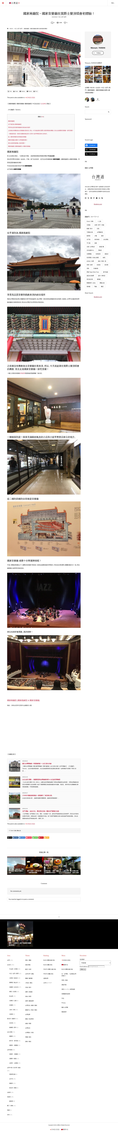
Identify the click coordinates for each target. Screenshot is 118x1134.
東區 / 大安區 (12, 991)
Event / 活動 (13, 830)
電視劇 (99, 279)
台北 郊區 (9, 1032)
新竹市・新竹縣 (13, 1040)
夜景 (102, 235)
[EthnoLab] (98, 100)
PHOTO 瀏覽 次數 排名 (49, 969)
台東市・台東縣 (13, 1063)
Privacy (64, 1003)
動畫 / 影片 (90, 228)
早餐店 (100, 250)
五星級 (88, 225)
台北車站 (43, 103)
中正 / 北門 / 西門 (62, 17)
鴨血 (96, 286)
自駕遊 (98, 264)
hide (42, 116)
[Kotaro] (87, 100)
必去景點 (105, 239)
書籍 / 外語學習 (29, 1019)
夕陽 (96, 235)
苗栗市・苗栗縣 (13, 1045)
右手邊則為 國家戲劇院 (14, 124)
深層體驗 (89, 254)
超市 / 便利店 (101, 275)
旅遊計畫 (101, 246)
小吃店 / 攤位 (28, 983)
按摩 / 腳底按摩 (29, 1001)
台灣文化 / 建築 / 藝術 (31, 1005)
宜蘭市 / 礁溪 (12, 1058)
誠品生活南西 (90, 275)
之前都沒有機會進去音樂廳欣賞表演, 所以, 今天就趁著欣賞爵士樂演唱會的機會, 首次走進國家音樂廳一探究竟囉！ (41, 130)
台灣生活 (27, 1028)
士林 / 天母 (12, 1009)
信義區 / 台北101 (13, 987)
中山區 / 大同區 (13, 969)
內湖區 (11, 1005)
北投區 (11, 1014)
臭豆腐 (106, 264)
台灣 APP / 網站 (29, 974)
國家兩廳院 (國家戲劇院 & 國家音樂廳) (19, 146)
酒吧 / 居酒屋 (28, 992)
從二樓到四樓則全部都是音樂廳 (17, 137)
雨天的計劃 (90, 279)
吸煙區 (88, 235)
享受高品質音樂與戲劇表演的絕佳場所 (19, 127)
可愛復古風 (90, 232)
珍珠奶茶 (22, 373)
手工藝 (88, 243)
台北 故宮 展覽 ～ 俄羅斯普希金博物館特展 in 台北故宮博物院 (41, 779)
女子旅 (88, 239)
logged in (19, 899)
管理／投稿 (65, 980)
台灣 (8, 960)
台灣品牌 (27, 1014)
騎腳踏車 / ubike (91, 283)
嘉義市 (11, 1083)
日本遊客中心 (90, 250)
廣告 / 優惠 (28, 960)
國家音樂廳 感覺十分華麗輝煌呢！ (18, 140)
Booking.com (98, 204)
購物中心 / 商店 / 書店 (31, 1010)
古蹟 (98, 228)
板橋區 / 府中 (12, 1027)
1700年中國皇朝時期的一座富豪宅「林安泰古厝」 (37, 795)
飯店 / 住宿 (28, 969)
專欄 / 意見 (28, 1037)
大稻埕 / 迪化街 (13, 978)
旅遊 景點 (27, 964)
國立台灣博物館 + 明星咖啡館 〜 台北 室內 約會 (36, 763)
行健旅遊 (95, 268)
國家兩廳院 (11, 121)
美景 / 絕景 (90, 264)
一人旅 (99, 221)
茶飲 (88, 268)
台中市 (11, 1079)
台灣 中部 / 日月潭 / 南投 (13, 1067)
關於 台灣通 (65, 1007)
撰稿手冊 (64, 984)
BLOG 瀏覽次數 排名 (49, 960)
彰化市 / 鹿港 (12, 1088)
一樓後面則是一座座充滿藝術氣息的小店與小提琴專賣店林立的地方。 (28, 133)
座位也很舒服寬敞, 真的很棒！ (17, 143)
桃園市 (11, 1036)
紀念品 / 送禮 (90, 261)
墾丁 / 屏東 (10, 1105)
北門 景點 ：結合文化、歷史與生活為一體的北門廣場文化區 (40, 811)
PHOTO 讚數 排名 (48, 974)
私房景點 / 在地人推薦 (93, 257)
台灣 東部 (9, 1049)
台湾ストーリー (47, 983)
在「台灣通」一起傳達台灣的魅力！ (69, 974)
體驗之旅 (19, 830)
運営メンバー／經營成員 (68, 989)
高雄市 (9, 1097)
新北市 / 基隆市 (11, 1018)
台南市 (9, 1092)
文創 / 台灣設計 (91, 246)
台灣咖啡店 (100, 232)
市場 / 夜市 (28, 987)
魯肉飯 (88, 286)
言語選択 (82, 959)
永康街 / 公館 (12, 1000)
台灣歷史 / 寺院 (29, 1032)
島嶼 (8, 1110)
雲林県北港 (12, 1074)
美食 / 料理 (28, 996)
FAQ (63, 998)
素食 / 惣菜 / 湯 (102, 261)
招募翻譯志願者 (66, 994)
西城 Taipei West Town (93, 272)
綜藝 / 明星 (28, 1023)
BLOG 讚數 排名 (47, 964)
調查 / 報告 (28, 1041)
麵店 (102, 286)
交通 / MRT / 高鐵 (99, 225)
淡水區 (11, 1023)
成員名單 (45, 978)
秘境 (104, 257)
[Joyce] (92, 100)
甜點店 (106, 254)
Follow (99, 53)
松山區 (11, 996)
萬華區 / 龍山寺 (13, 982)
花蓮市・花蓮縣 (13, 1054)
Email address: (84, 966)
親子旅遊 (105, 272)
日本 (8, 1114)
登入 (112, 3)
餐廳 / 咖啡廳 (28, 978)
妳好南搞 (97, 239)
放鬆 (96, 243)
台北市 (9, 964)
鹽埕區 (11, 1101)
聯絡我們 (64, 1012)
